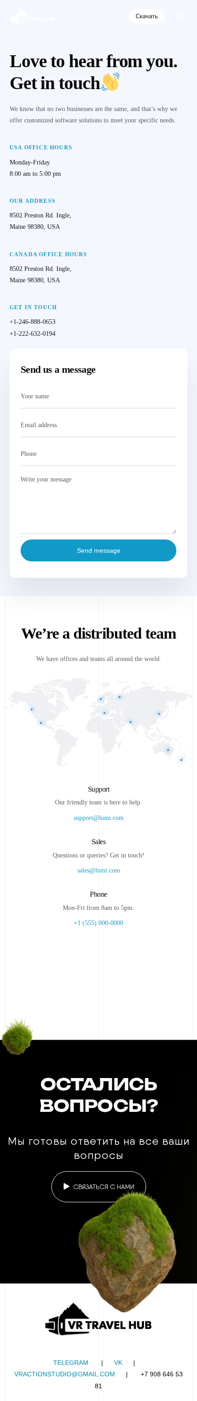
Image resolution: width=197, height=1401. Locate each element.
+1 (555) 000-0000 (98, 923)
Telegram (70, 1362)
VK (118, 1362)
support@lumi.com (99, 817)
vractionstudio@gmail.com (64, 1374)
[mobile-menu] (180, 16)
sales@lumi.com (98, 870)
